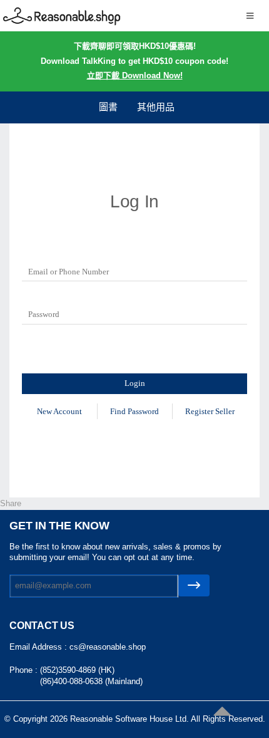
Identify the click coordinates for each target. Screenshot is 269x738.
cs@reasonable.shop (107, 647)
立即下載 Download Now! (135, 75)
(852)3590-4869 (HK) (77, 670)
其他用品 (156, 106)
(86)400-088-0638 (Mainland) (91, 681)
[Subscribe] (194, 585)
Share (10, 503)
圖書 (108, 106)
